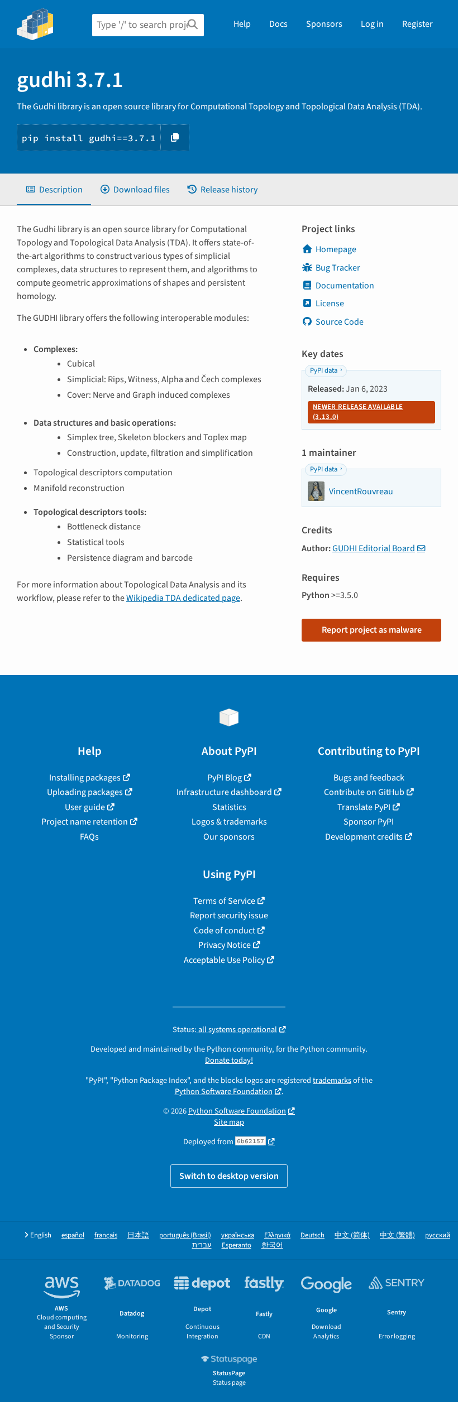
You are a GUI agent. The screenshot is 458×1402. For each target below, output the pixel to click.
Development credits (364, 837)
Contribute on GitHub (364, 792)
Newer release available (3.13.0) (358, 412)
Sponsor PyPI (369, 822)
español (72, 1235)
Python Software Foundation (224, 1091)
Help (242, 24)
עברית (202, 1245)
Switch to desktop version (229, 1176)
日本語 (138, 1235)
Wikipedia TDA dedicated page (183, 598)
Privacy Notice (224, 945)
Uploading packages (85, 792)
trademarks (332, 1080)
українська (237, 1235)
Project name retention (84, 822)
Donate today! (229, 1060)
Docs (278, 24)
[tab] (54, 189)
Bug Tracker (338, 268)
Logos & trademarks (229, 822)
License (330, 303)
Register (417, 24)
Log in (372, 24)
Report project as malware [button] (372, 630)
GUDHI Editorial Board (373, 548)
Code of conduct (224, 930)
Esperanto (236, 1245)
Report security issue (229, 915)
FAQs (89, 837)
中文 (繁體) (397, 1235)
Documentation (345, 286)
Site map (229, 1122)
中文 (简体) (352, 1235)
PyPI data (323, 370)
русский (437, 1235)
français (105, 1235)
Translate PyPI (363, 807)
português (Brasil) (185, 1235)
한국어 (272, 1245)
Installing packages (85, 778)
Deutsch (312, 1235)
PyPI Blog (224, 778)
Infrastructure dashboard (224, 792)
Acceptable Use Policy (224, 960)
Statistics (229, 807)
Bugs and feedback (368, 778)
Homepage (336, 249)
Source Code (340, 322)
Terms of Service (224, 901)
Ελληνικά (277, 1235)
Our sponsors (229, 837)
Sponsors (324, 24)
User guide (85, 807)
